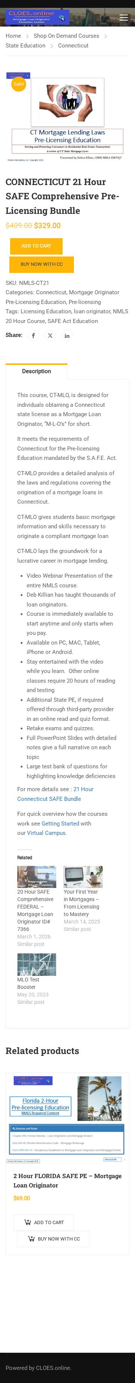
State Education (25, 45)
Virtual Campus (46, 833)
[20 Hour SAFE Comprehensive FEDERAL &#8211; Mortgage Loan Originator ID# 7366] (36, 877)
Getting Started (60, 823)
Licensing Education (46, 311)
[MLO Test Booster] (36, 964)
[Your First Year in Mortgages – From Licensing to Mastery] (83, 877)
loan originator (92, 311)
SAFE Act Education (73, 321)
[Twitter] (50, 335)
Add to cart (36, 246)
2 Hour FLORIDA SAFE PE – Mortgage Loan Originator (68, 1180)
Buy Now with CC (42, 264)
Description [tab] (36, 371)
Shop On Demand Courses (66, 36)
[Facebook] (33, 335)
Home (13, 36)
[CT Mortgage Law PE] (67, 117)
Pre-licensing (85, 302)
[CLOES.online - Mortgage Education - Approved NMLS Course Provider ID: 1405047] (37, 17)
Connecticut (73, 45)
